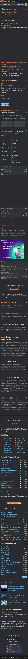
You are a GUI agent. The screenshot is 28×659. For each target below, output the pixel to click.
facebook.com (8, 440)
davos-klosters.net (6, 487)
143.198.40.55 (5, 568)
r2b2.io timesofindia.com (9, 529)
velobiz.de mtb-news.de (8, 522)
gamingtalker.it (5, 476)
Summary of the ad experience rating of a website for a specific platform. (12, 306)
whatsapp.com (21, 452)
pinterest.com (8, 452)
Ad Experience (14, 303)
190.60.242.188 (5, 560)
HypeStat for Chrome (15, 503)
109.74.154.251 (5, 566)
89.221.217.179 (5, 558)
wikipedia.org (7, 450)
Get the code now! (14, 635)
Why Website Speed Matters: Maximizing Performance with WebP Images (16, 588)
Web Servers (6, 123)
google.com (7, 438)
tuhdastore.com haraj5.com (10, 537)
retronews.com (5, 462)
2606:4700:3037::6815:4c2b (9, 564)
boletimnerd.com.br (6, 472)
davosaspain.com (6, 460)
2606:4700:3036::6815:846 (9, 572)
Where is (14, 324)
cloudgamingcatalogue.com (9, 470)
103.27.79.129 (5, 551)
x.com (5, 442)
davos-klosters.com (7, 480)
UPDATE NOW (14, 288)
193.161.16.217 (5, 553)
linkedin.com (20, 446)
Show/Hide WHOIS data (10, 618)
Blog (12, 657)
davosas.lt (4, 484)
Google (14, 361)
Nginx (5, 125)
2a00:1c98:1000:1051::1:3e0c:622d (11, 562)
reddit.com (20, 444)
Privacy (16, 657)
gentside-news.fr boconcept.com (11, 524)
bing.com (6, 446)
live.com (19, 450)
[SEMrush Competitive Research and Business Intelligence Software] (8, 225)
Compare (21, 4)
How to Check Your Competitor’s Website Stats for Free (17, 602)
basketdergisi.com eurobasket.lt (11, 539)
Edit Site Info (5, 104)
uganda (3, 98)
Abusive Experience (14, 313)
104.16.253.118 (5, 557)
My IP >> (24, 577)
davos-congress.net (7, 482)
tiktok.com (7, 444)
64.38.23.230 (10, 68)
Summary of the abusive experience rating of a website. (13, 317)
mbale (8, 98)
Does (14, 338)
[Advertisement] (14, 46)
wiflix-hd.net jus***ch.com (9, 533)
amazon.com (20, 442)
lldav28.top (4, 474)
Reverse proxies (20, 123)
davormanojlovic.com (7, 485)
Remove (6, 621)
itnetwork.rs (4, 478)
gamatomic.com (5, 468)
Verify (14, 398)
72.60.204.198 (5, 574)
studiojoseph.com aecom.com (10, 528)
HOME (13, 1)
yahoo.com (20, 448)
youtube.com (20, 438)
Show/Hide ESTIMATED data (12, 613)
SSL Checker (14, 377)
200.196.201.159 (5, 570)
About (20, 657)
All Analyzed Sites (5, 657)
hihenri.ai (3, 466)
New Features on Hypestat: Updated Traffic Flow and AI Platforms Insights (16, 595)
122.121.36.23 (4, 547)
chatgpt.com (7, 448)
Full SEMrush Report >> (21, 280)
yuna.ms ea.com (6, 518)
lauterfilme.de (5, 464)
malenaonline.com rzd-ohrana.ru (11, 531)
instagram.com (21, 440)
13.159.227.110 (5, 549)
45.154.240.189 (5, 555)
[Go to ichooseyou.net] (16, 12)
